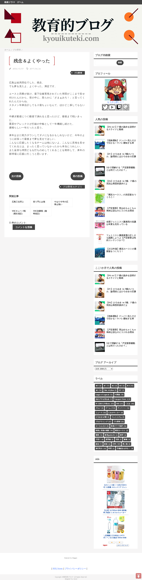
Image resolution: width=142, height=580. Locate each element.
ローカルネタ (101, 426)
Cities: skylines (109, 390)
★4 (128, 386)
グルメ (98, 408)
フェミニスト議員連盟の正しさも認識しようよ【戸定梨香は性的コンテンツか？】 (121, 237)
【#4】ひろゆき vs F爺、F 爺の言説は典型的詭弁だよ (121, 182)
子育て (98, 439)
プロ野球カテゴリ (72, 186)
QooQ (75, 579)
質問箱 (108, 439)
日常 (114, 444)
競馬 (97, 435)
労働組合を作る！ (123, 448)
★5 (97, 390)
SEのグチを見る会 (102, 399)
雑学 (121, 435)
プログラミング (102, 422)
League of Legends (102, 395)
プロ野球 (78, 73)
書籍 (125, 439)
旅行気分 (99, 448)
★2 (113, 386)
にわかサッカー (114, 413)
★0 (97, 386)
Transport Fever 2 (121, 399)
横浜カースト (120, 430)
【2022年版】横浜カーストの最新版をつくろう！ (121, 250)
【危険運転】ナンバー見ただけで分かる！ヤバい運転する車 (121, 141)
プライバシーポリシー (75, 568)
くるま (127, 404)
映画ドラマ (9, 2)
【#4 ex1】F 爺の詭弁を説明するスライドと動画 (121, 128)
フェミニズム (116, 417)
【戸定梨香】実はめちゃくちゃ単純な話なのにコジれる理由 (121, 209)
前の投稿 (78, 176)
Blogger (74, 558)
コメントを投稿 (23, 227)
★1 (105, 386)
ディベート (121, 408)
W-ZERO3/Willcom (103, 404)
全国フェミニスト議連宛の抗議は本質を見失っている (121, 222)
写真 (117, 439)
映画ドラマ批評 (117, 426)
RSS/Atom (58, 568)
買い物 (125, 444)
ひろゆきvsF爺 (101, 417)
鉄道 (106, 444)
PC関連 (117, 395)
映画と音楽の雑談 (102, 430)
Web (117, 404)
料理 (110, 448)
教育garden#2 (110, 435)
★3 (120, 386)
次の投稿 (16, 176)
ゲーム (20, 2)
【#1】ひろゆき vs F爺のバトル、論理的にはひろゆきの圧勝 (121, 155)
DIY (120, 390)
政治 (97, 444)
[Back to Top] (138, 576)
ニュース (99, 413)
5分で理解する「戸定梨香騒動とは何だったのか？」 (120, 168)
